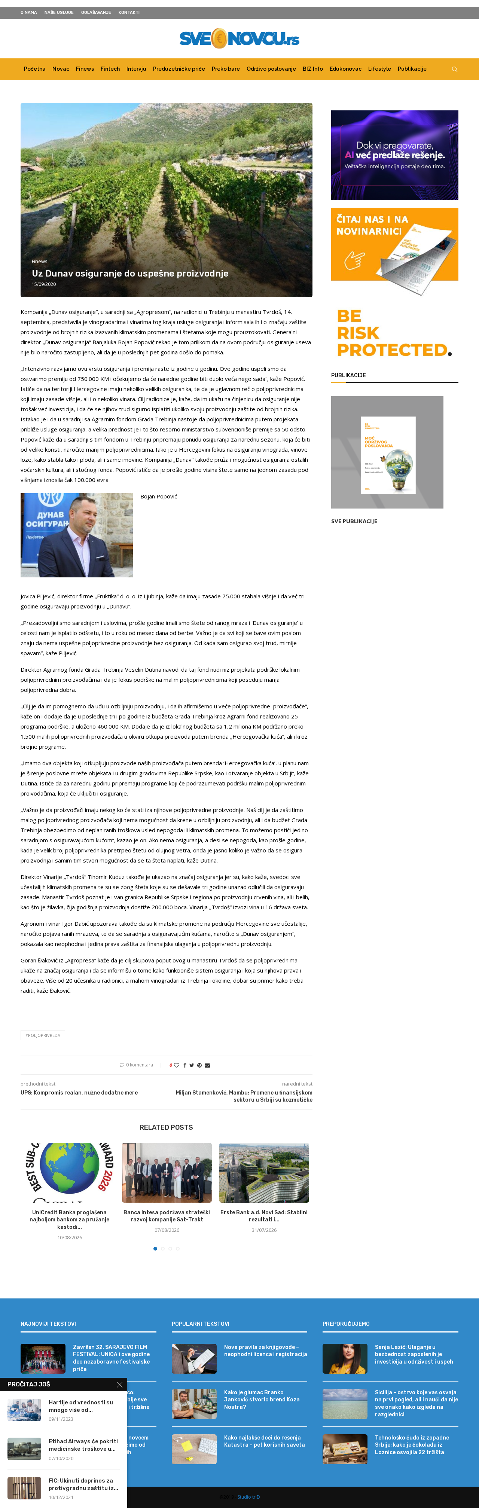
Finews (85, 69)
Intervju (136, 69)
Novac (60, 69)
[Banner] (394, 334)
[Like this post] (176, 1065)
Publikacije (412, 69)
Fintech (110, 69)
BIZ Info (313, 69)
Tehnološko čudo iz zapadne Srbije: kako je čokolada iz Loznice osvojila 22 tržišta (412, 1445)
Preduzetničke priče (179, 69)
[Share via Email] (207, 1065)
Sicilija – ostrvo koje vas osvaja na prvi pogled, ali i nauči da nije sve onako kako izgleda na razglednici (416, 1403)
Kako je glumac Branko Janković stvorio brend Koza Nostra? (262, 1399)
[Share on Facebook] (184, 1065)
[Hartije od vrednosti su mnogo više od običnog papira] (24, 1410)
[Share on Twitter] (191, 1065)
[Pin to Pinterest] (199, 1065)
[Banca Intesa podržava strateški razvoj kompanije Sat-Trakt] (167, 1173)
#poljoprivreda (42, 1035)
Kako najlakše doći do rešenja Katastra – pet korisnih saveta (264, 1442)
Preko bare (226, 69)
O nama (29, 12)
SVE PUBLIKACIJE (354, 521)
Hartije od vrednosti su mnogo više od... (81, 1406)
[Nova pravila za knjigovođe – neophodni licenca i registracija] (194, 1359)
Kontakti (129, 12)
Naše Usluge (59, 12)
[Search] (454, 69)
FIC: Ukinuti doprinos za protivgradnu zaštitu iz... (83, 1484)
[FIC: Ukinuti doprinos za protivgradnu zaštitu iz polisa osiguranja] (24, 1488)
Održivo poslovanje (271, 69)
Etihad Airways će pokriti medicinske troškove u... (83, 1445)
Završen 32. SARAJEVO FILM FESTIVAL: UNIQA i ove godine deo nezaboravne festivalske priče (111, 1358)
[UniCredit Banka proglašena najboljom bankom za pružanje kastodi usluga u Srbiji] (70, 1173)
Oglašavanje (96, 12)
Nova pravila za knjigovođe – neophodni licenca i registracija (265, 1351)
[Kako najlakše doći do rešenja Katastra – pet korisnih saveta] (194, 1449)
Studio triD (249, 1497)
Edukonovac (345, 69)
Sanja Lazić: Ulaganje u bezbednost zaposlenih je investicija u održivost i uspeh (414, 1354)
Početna (35, 69)
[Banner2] (394, 155)
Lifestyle (379, 69)
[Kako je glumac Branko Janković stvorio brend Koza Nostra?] (194, 1404)
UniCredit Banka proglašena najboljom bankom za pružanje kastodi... (69, 1219)
